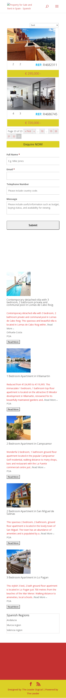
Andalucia (12, 620)
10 (42, 131)
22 (14, 136)
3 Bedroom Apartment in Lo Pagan (27, 577)
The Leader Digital (32, 689)
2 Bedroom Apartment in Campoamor (29, 443)
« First (28, 131)
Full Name (13, 154)
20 (56, 131)
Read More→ (51, 399)
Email (11, 169)
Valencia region (14, 630)
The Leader (33, 693)
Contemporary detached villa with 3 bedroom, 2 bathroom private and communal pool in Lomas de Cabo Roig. (30, 302)
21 (9, 136)
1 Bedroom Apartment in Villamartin (28, 376)
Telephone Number (18, 184)
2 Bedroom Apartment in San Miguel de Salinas (30, 512)
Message (12, 199)
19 (51, 131)
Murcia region (14, 625)
